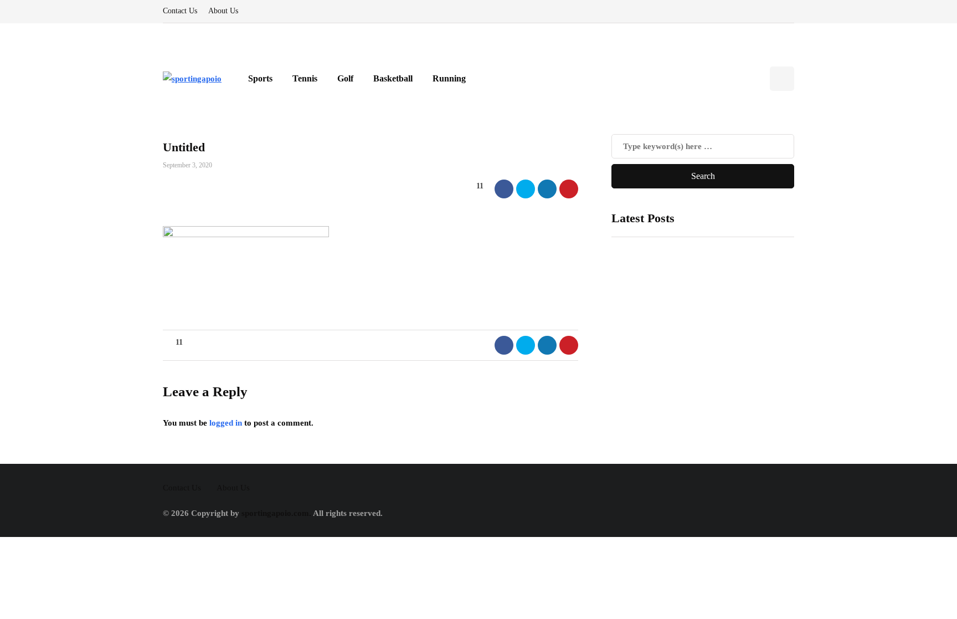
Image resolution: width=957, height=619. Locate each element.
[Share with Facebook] (504, 189)
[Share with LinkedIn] (547, 189)
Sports (260, 78)
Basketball (393, 78)
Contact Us (180, 11)
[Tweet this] (525, 189)
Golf (345, 78)
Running (449, 78)
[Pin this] (568, 189)
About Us (223, 11)
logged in (225, 422)
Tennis (304, 78)
